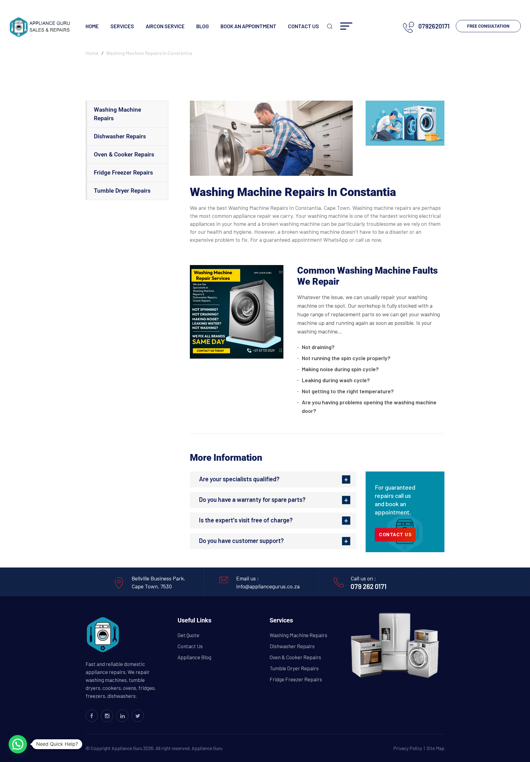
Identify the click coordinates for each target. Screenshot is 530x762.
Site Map (435, 748)
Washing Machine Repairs (117, 114)
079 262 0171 (368, 586)
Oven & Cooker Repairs (124, 154)
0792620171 (434, 26)
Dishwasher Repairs (120, 136)
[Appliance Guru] (40, 26)
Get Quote (188, 635)
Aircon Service (165, 26)
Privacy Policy (407, 748)
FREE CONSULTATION (488, 26)
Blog (202, 26)
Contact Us (303, 26)
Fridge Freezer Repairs (123, 172)
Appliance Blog (194, 657)
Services (122, 26)
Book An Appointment (248, 26)
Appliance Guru (207, 748)
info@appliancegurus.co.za (268, 586)
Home (92, 26)
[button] (18, 744)
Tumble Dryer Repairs (122, 190)
